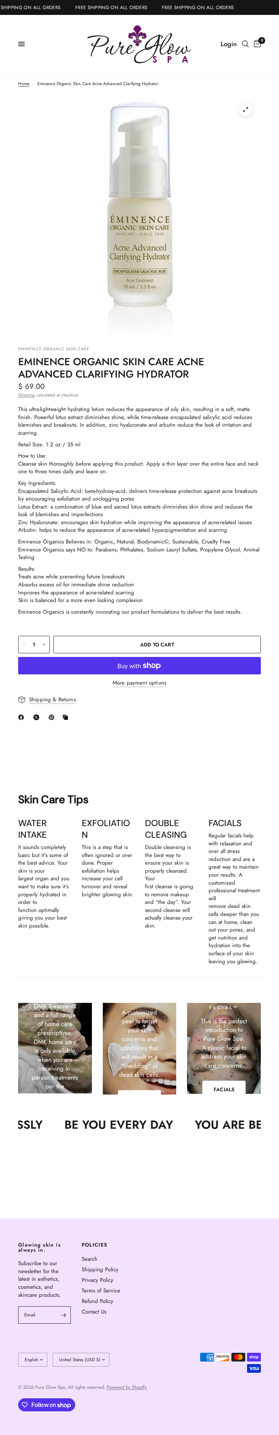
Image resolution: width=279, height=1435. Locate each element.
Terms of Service (101, 1291)
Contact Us (94, 1312)
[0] (256, 44)
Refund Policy (97, 1301)
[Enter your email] (63, 1315)
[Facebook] (22, 717)
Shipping (26, 395)
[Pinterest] (53, 717)
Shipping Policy (100, 1269)
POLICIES (95, 1244)
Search (89, 1259)
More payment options (139, 683)
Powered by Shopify (127, 1387)
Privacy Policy (97, 1280)
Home (23, 84)
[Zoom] (245, 109)
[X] (37, 717)
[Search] (245, 44)
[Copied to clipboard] (66, 717)
